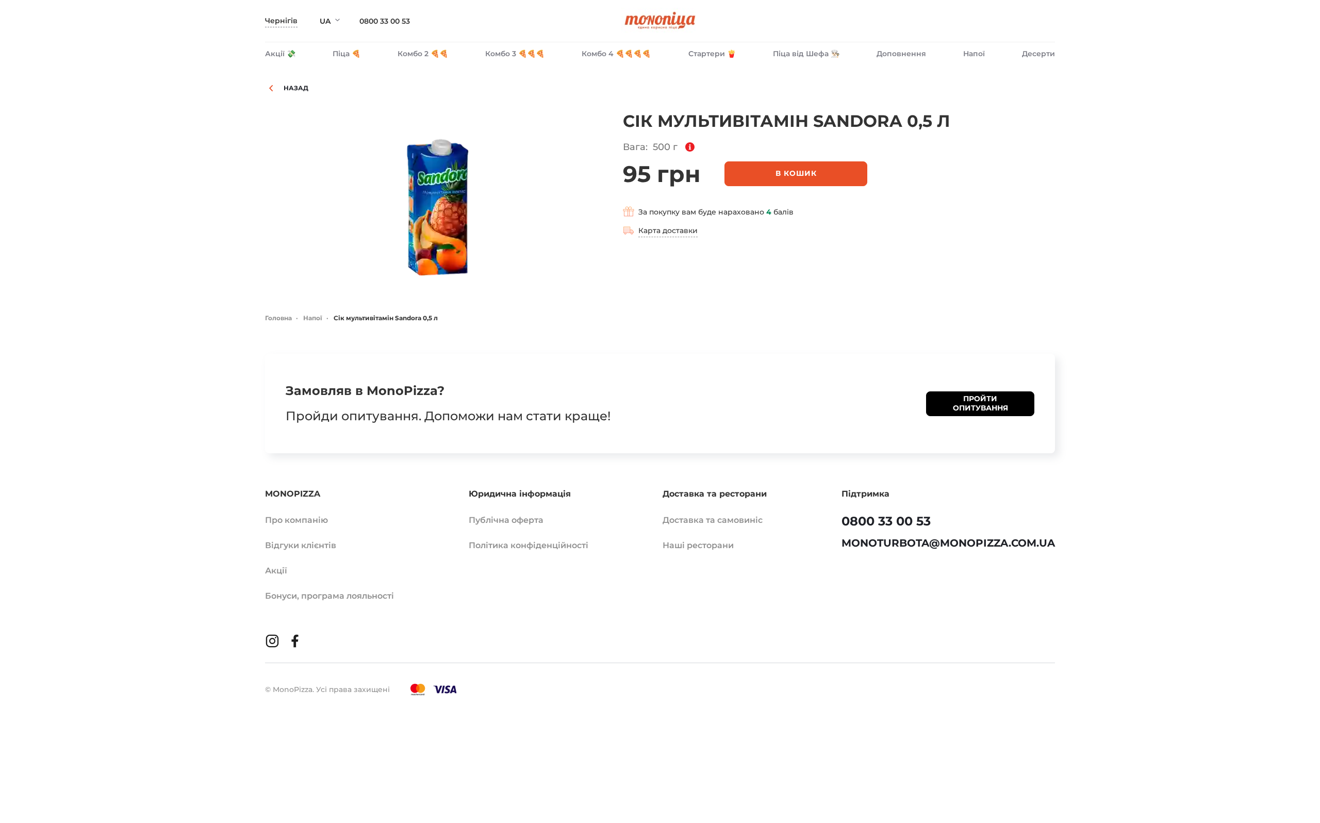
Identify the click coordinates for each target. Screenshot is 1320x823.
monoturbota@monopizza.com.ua (948, 543)
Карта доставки (668, 230)
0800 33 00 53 (384, 21)
